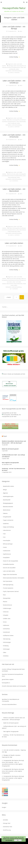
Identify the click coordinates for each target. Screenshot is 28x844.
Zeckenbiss (6, 656)
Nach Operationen (7, 581)
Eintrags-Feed (6, 823)
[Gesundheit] (5, 788)
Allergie (5, 489)
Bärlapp (11, 65)
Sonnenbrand (6, 632)
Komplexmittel (16, 67)
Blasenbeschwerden (8, 506)
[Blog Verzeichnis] (5, 790)
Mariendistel (10, 283)
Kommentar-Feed (7, 826)
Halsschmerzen (7, 530)
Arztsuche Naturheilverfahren (9, 704)
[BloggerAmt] (5, 795)
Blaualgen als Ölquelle (9, 755)
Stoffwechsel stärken (8, 635)
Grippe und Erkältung (8, 527)
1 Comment (14, 288)
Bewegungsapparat (8, 503)
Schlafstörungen (7, 608)
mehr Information (9, 840)
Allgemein (10, 64)
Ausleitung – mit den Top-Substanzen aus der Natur (13, 469)
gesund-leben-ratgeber (8, 679)
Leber (21, 67)
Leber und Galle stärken (14, 243)
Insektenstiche (6, 550)
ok (18, 840)
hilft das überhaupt (8, 544)
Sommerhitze (6, 628)
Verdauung (6, 645)
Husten (5, 547)
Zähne (4, 652)
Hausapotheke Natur (14, 8)
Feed (5, 436)
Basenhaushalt (6, 500)
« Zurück (8, 297)
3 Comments (14, 181)
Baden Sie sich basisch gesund (10, 449)
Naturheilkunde (12, 177)
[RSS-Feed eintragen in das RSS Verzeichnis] (5, 792)
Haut (4, 533)
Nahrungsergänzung (8, 584)
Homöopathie (20, 65)
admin (20, 31)
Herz (4, 537)
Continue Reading (13, 57)
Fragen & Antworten (8, 520)
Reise (4, 595)
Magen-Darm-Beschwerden (10, 574)
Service (5, 622)
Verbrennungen (7, 642)
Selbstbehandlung (17, 71)
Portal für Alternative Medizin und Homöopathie (14, 686)
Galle (14, 65)
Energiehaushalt (7, 516)
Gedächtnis (6, 523)
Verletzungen (6, 649)
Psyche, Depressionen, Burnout (11, 591)
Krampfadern (6, 557)
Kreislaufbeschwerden (8, 564)
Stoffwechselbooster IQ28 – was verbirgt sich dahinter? (13, 455)
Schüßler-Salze (6, 618)
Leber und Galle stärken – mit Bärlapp (14, 27)
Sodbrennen (6, 625)
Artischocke (12, 174)
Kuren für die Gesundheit (9, 567)
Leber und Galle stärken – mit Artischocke (14, 136)
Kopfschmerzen (7, 554)
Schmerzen (6, 611)
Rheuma (5, 601)
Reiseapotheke (6, 598)
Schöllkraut (13, 123)
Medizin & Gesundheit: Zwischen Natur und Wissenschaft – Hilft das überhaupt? (14, 442)
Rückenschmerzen (7, 605)
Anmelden (5, 820)
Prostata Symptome (8, 588)
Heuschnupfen (6, 540)
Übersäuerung (6, 639)
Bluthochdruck (6, 510)
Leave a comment (15, 72)
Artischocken (12, 278)
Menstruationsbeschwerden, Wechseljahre (13, 578)
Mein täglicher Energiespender (10, 462)
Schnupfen (5, 615)
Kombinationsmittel (8, 175)
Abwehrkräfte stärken (8, 486)
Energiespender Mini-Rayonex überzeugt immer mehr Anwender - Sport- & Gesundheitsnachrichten (13, 762)
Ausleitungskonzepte (8, 496)
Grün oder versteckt (9, 750)
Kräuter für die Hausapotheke (10, 561)
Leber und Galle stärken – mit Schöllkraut (14, 82)
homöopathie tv (6, 682)
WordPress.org (7, 830)
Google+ (4, 807)
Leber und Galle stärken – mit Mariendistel (14, 190)
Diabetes (5, 513)
